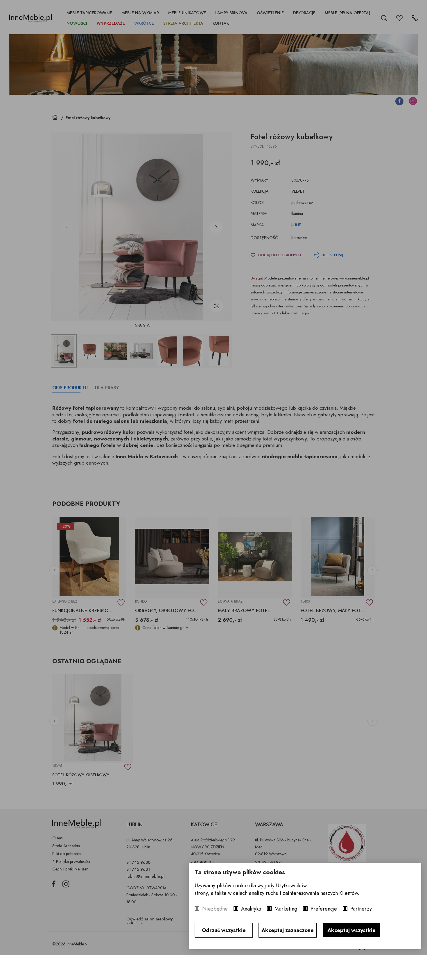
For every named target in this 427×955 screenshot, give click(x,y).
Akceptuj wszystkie (351, 930)
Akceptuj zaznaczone (287, 930)
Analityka (251, 909)
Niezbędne (215, 909)
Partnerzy (361, 909)
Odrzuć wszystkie (224, 930)
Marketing (285, 909)
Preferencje (324, 909)
